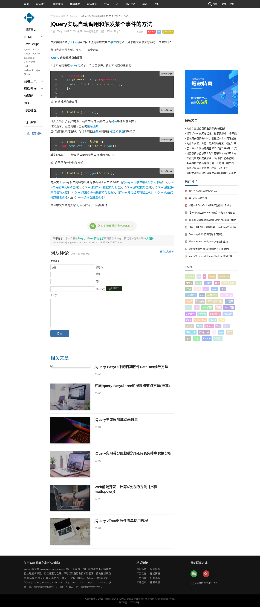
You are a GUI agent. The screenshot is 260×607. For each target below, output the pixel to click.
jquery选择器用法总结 (89, 197)
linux (188, 319)
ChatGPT (191, 295)
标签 (144, 3)
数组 (199, 326)
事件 (113, 42)
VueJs (36, 49)
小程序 (229, 301)
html (223, 288)
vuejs (212, 276)
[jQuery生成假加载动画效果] (70, 430)
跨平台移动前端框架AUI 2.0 (203, 191)
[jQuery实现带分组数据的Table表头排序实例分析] (70, 464)
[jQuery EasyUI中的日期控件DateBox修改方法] (70, 366)
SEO (27, 103)
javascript (168, 31)
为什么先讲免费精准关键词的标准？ (206, 128)
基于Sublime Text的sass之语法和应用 (208, 241)
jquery (73, 65)
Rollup (27, 66)
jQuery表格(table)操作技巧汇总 (93, 192)
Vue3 (198, 282)
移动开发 (75, 3)
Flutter (27, 74)
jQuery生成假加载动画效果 (116, 420)
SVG (188, 288)
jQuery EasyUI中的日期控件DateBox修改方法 (131, 367)
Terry (81, 238)
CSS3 (212, 319)
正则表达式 (29, 62)
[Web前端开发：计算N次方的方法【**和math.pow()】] (70, 498)
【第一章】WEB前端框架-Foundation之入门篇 (212, 227)
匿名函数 (93, 126)
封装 (114, 121)
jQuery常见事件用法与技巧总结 (142, 182)
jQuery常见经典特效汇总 (135, 192)
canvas (202, 313)
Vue (218, 326)
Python (207, 338)
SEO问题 (207, 307)
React (27, 53)
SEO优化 (215, 313)
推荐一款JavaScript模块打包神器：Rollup (210, 205)
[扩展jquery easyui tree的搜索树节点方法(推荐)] (70, 397)
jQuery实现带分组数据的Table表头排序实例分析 (133, 453)
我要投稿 (37, 133)
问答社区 (130, 3)
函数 (96, 131)
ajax (38, 70)
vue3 (197, 288)
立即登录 (141, 582)
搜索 (215, 4)
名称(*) (99, 267)
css (197, 307)
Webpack (28, 70)
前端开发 (204, 332)
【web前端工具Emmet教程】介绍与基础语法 (212, 212)
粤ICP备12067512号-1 (130, 602)
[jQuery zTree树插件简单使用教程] (70, 531)
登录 (224, 4)
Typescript (29, 58)
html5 (189, 282)
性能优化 (58, 3)
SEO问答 (229, 307)
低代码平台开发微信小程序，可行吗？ (208, 168)
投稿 (156, 3)
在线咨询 (141, 577)
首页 (26, 3)
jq (63, 182)
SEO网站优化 (214, 301)
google (189, 326)
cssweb (227, 313)
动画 (218, 307)
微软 (229, 332)
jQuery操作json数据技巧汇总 (102, 187)
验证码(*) (100, 289)
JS (159, 31)
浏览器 (218, 338)
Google (200, 301)
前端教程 (212, 295)
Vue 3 (189, 301)
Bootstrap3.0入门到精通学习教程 (206, 234)
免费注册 (155, 582)
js (205, 276)
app (188, 338)
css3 (214, 288)
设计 (93, 205)
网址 (98, 281)
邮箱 (98, 274)
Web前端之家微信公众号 (194, 573)
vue (202, 295)
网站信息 (155, 569)
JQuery (151, 31)
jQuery (27, 49)
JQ (77, 205)
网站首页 (30, 29)
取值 (121, 131)
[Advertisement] (211, 43)
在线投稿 (155, 573)
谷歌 (221, 319)
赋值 (112, 131)
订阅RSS (155, 577)
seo (217, 282)
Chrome (190, 313)
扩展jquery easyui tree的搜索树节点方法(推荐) (132, 386)
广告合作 (141, 573)
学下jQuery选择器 (198, 198)
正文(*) (53, 295)
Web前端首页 (57, 15)
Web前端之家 (96, 238)
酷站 (106, 3)
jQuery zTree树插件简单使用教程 (121, 521)
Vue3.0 (36, 53)
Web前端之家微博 (206, 573)
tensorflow (200, 319)
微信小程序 (228, 282)
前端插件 (41, 3)
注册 (232, 4)
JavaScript (226, 295)
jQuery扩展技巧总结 (138, 187)
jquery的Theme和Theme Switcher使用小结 (210, 256)
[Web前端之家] (29, 19)
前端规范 (92, 3)
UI (117, 3)
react (188, 307)
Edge (196, 338)
